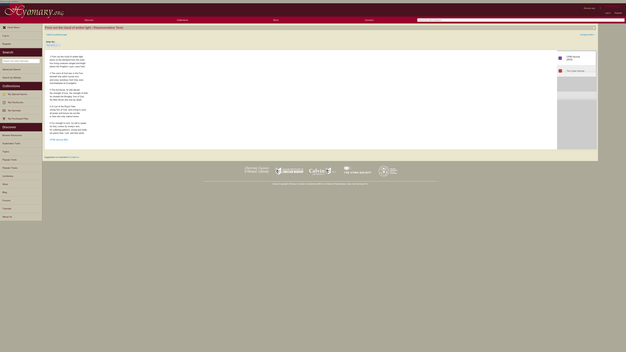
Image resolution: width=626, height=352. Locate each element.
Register (618, 13)
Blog (4, 192)
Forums (6, 200)
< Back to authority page (56, 35)
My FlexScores (15, 102)
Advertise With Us (316, 184)
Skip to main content (9, 1)
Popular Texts (9, 160)
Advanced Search (11, 69)
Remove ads (589, 8)
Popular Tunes (9, 168)
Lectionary (7, 176)
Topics (5, 151)
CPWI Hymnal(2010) (573, 58)
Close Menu (13, 27)
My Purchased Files (18, 118)
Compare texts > (587, 35)
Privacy (292, 184)
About (275, 184)
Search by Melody (11, 77)
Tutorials (6, 208)
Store (276, 20)
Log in (608, 13)
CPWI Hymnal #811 (59, 140)
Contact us (74, 157)
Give (349, 184)
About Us (7, 217)
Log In (5, 36)
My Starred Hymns (17, 94)
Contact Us (302, 184)
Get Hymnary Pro (360, 184)
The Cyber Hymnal (575, 71)
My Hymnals (14, 110)
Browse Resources (12, 135)
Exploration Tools (11, 143)
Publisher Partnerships (336, 184)
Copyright (283, 184)
